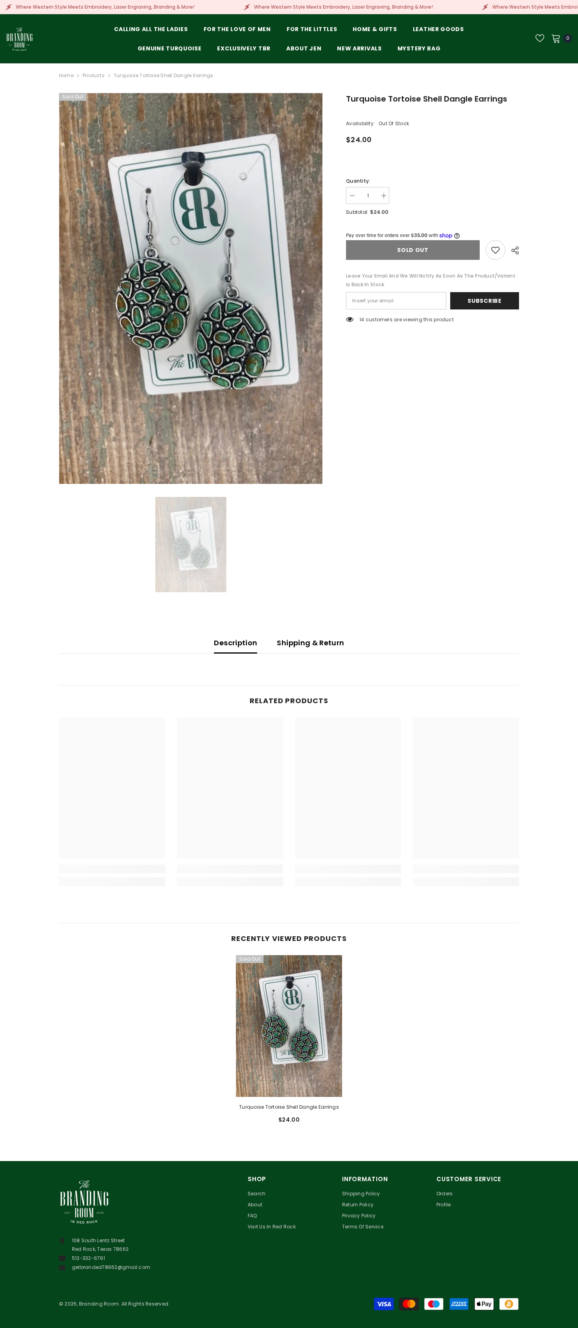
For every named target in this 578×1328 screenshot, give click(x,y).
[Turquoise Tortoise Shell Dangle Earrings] (289, 1026)
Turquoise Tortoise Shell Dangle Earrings (289, 1107)
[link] (112, 869)
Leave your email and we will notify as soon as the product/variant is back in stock (430, 280)
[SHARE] (512, 250)
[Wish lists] (540, 38)
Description (235, 643)
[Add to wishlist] (495, 250)
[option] (191, 288)
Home (66, 75)
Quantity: (358, 181)
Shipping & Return (310, 643)
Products (94, 75)
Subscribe (484, 301)
